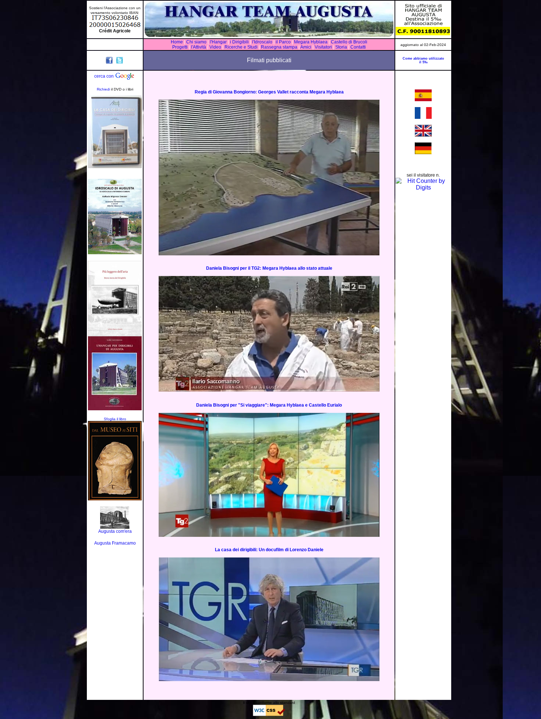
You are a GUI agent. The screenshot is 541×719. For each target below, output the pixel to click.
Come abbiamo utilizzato (423, 58)
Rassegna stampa (279, 47)
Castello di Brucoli (348, 42)
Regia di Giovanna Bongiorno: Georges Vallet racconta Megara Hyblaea (269, 92)
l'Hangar (218, 42)
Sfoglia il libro (115, 419)
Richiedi (103, 89)
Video (215, 47)
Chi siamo (196, 42)
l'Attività (198, 47)
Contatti (358, 47)
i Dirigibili (239, 42)
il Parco (283, 42)
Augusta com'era (115, 531)
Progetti (180, 47)
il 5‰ (423, 62)
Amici (305, 47)
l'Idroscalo (262, 42)
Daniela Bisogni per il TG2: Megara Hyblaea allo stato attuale (269, 268)
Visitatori (323, 47)
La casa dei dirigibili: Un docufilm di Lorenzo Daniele (269, 549)
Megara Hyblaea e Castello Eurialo (306, 405)
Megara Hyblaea (311, 42)
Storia (341, 47)
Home (177, 42)
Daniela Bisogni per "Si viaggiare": (233, 405)
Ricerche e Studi (241, 47)
